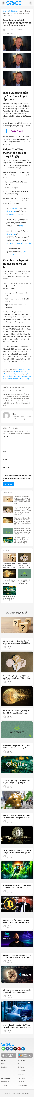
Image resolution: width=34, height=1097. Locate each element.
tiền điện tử (18, 376)
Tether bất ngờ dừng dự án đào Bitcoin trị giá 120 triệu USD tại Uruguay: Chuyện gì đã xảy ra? (22, 540)
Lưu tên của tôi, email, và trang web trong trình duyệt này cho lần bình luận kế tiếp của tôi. (17, 478)
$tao (21, 226)
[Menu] (3, 3)
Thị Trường (21, 1070)
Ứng (27, 379)
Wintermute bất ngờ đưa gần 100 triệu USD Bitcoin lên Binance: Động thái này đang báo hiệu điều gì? (22, 531)
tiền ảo (10, 376)
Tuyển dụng (5, 1085)
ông (28, 374)
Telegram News (23, 1085)
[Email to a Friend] (13, 390)
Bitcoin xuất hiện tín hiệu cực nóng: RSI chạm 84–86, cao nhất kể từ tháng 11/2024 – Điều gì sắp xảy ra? (22, 521)
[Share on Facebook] (7, 390)
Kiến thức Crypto (13, 11)
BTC (25, 372)
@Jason (15, 208)
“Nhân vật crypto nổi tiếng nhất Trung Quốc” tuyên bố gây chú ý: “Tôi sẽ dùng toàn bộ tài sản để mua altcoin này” (22, 510)
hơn (15, 374)
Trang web (6, 467)
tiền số (15, 379)
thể (6, 376)
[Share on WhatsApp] (4, 390)
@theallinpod (14, 214)
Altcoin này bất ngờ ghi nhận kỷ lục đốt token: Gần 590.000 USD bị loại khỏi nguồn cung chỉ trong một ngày (22, 500)
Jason (19, 374)
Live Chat (4, 1067)
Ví (18, 1063)
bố (22, 372)
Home (4, 11)
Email (5, 459)
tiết (19, 379)
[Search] (30, 3)
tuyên (23, 379)
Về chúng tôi (5, 1082)
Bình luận (6, 436)
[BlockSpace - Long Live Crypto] (13, 3)
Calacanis (6, 374)
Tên (4, 451)
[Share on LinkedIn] (19, 390)
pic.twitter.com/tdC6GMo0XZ (18, 243)
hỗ (13, 374)
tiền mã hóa (9, 379)
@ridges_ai (11, 211)
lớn (25, 374)
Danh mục (21, 1074)
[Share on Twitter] (10, 390)
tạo (4, 376)
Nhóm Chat (21, 1082)
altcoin (13, 372)
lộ (22, 374)
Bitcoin (18, 372)
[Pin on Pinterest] (16, 390)
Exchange (21, 1067)
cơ (10, 374)
